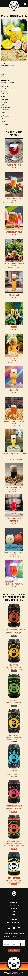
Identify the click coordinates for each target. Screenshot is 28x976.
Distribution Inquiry (14, 922)
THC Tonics (14, 902)
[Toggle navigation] (25, 4)
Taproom (14, 908)
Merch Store (14, 950)
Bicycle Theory (10, 973)
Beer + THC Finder (14, 905)
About (14, 917)
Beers (14, 900)
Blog (14, 914)
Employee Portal (17, 973)
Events (14, 911)
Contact (14, 920)
